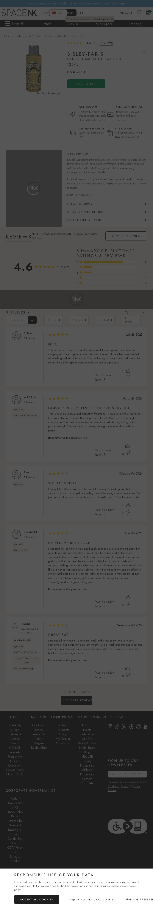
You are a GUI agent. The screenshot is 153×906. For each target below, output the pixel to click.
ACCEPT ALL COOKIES (36, 899)
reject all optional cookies (92, 899)
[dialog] (76, 887)
